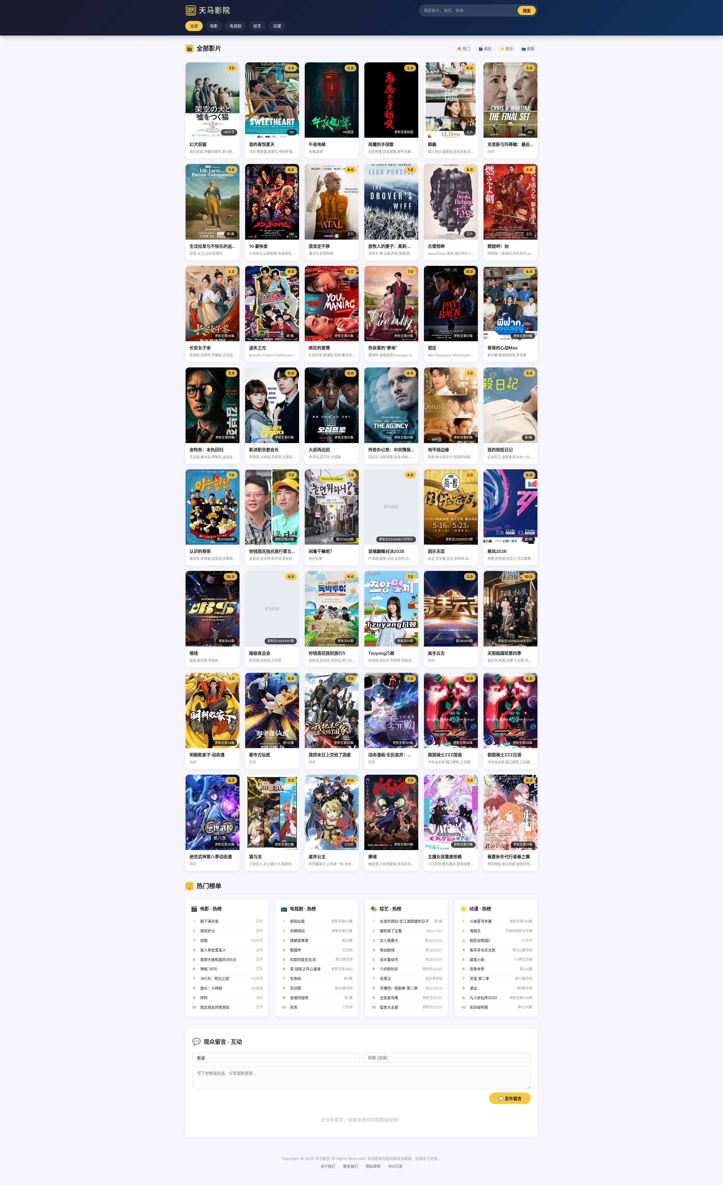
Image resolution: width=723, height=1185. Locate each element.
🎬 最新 (484, 48)
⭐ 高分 (506, 48)
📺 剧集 (527, 48)
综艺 (257, 25)
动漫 (277, 25)
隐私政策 (373, 1166)
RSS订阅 (395, 1166)
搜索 (527, 10)
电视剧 (235, 25)
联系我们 (350, 1166)
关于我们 (328, 1166)
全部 (194, 25)
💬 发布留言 (510, 1098)
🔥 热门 (463, 48)
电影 (214, 25)
